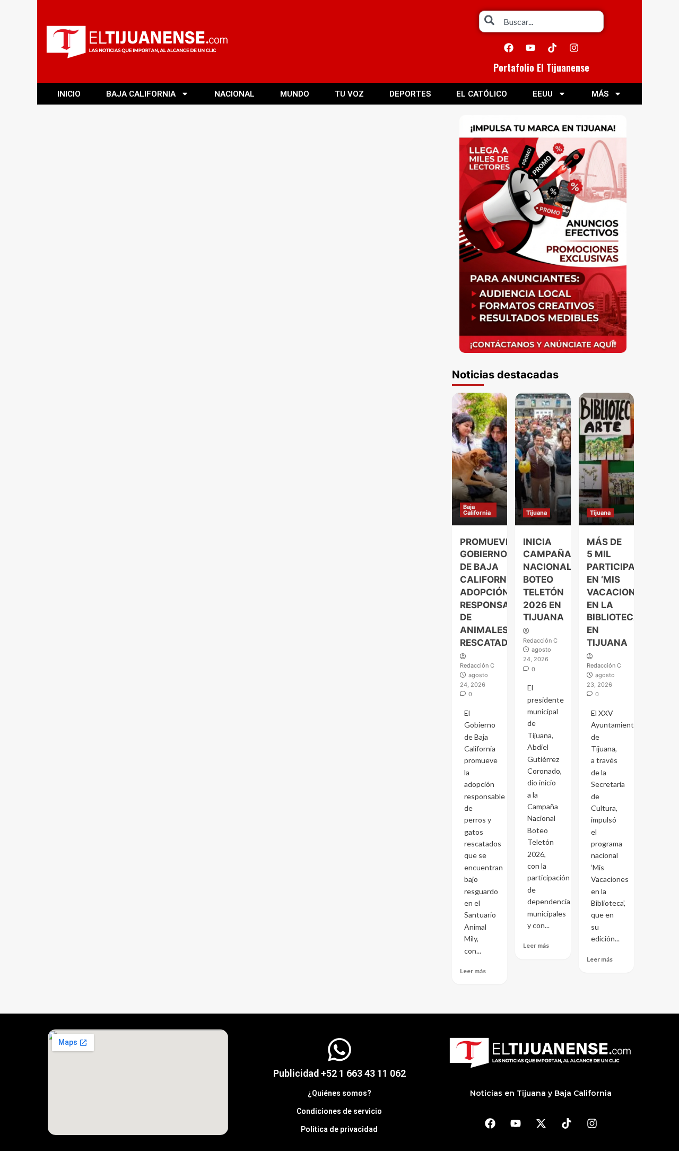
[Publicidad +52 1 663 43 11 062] (339, 1049)
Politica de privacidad (339, 1129)
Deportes (410, 94)
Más (599, 94)
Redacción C (477, 665)
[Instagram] (574, 47)
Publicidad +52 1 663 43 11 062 (339, 1073)
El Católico (481, 94)
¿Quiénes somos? (339, 1093)
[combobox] (541, 21)
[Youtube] (530, 47)
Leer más (473, 971)
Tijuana (536, 512)
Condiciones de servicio (339, 1111)
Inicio (69, 94)
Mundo (294, 94)
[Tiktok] (552, 47)
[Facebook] (508, 47)
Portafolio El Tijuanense (541, 67)
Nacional (234, 94)
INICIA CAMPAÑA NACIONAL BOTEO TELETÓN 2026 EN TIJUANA (547, 579)
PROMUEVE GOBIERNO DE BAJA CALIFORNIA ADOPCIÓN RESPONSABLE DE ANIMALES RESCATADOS (493, 592)
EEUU (543, 94)
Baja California (141, 94)
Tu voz (349, 94)
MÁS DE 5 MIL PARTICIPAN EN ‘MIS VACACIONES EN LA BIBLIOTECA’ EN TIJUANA (617, 592)
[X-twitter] (541, 1123)
